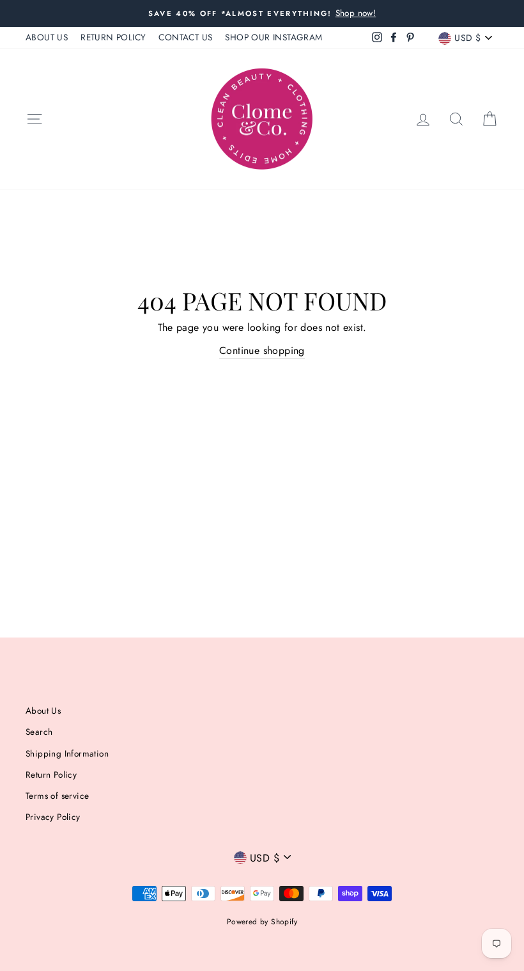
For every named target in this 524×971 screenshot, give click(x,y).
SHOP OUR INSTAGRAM (273, 37)
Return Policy (51, 774)
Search (39, 731)
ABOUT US (47, 37)
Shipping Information (67, 753)
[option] (262, 13)
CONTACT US (185, 37)
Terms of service (57, 795)
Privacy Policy (53, 816)
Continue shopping (262, 350)
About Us (43, 710)
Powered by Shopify (262, 921)
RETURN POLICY (113, 37)
